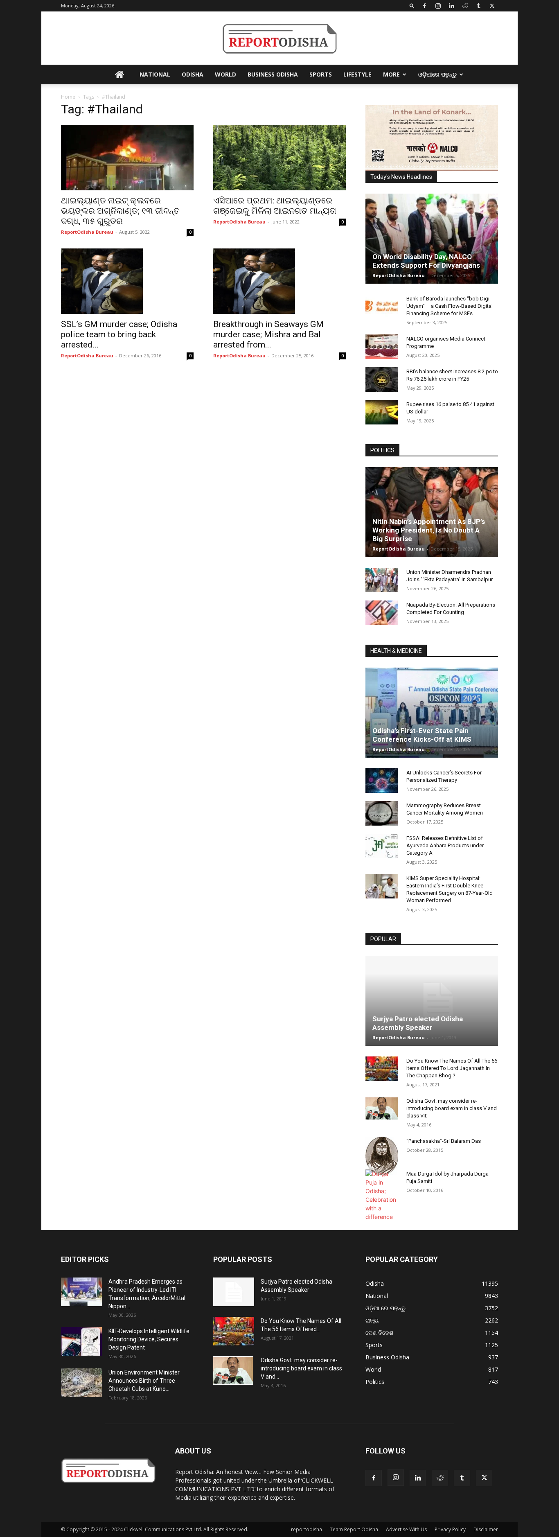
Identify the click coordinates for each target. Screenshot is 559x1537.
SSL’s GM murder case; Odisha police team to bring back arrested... (119, 334)
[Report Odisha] (279, 39)
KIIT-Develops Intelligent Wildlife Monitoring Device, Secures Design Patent (148, 1339)
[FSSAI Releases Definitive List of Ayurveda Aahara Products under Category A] (381, 846)
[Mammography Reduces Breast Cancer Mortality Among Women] (381, 813)
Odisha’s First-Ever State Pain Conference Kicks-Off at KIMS (421, 735)
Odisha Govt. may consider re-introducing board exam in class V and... (301, 1368)
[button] (412, 5)
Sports (320, 74)
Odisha (192, 74)
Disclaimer (485, 1529)
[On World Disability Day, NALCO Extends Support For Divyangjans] (431, 239)
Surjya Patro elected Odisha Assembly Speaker (417, 1023)
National (155, 74)
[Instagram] (438, 5)
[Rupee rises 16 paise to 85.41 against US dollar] (381, 412)
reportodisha (306, 1529)
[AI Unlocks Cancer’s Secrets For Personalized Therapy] (381, 780)
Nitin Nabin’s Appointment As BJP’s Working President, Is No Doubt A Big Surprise (428, 530)
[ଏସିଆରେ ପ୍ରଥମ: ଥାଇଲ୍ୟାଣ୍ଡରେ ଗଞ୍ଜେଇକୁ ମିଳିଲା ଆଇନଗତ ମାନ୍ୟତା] (279, 157)
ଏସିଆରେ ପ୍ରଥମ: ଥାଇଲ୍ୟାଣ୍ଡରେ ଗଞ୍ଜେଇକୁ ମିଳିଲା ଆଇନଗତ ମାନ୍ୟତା (274, 206)
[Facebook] (424, 5)
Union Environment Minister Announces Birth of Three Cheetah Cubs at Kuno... (144, 1380)
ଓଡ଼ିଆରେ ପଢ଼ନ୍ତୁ (437, 74)
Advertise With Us (406, 1529)
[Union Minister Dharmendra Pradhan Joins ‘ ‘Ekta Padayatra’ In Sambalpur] (381, 580)
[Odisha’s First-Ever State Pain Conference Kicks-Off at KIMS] (431, 713)
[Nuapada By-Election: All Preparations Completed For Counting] (381, 612)
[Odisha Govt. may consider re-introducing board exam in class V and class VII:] (381, 1108)
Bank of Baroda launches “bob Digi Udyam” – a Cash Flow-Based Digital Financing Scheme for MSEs (449, 306)
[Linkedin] (451, 5)
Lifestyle (357, 74)
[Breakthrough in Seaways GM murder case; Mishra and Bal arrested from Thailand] (279, 281)
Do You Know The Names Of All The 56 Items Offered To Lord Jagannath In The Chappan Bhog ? (451, 1068)
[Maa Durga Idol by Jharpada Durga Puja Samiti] (381, 1195)
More (391, 74)
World (225, 74)
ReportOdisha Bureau (87, 232)
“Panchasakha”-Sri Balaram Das (443, 1141)
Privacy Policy (450, 1529)
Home (68, 96)
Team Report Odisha (354, 1529)
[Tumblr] (478, 5)
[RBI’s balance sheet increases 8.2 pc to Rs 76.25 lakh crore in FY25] (381, 379)
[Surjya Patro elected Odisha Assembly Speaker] (431, 1001)
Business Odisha (273, 74)
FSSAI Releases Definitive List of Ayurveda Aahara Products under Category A (445, 845)
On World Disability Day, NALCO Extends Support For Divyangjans (426, 261)
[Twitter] (492, 5)
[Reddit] (465, 5)
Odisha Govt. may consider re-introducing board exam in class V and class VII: (451, 1108)
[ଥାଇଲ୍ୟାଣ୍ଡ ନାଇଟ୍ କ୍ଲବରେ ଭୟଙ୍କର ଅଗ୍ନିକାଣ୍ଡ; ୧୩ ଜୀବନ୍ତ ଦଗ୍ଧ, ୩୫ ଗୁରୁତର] (127, 157)
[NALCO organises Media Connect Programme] (381, 346)
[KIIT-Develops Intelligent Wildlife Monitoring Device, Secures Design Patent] (81, 1341)
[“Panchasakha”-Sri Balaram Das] (381, 1156)
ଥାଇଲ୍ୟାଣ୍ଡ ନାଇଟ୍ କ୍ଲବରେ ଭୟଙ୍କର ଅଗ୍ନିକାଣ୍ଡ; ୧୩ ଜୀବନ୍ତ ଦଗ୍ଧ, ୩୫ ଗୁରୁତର (120, 211)
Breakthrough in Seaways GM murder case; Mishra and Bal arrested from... (268, 334)
